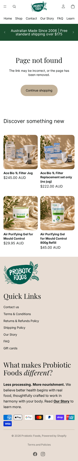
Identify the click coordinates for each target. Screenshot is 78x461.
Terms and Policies (39, 444)
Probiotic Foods (31, 435)
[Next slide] (73, 32)
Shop (19, 18)
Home (8, 18)
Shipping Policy (14, 327)
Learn (71, 18)
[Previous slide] (5, 32)
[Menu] (5, 6)
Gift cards (10, 348)
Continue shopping (39, 90)
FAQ (60, 18)
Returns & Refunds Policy (21, 321)
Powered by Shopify (54, 435)
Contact (31, 18)
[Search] (14, 6)
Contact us (11, 307)
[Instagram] (43, 454)
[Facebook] (35, 454)
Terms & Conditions (17, 314)
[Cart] (73, 6)
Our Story (47, 18)
